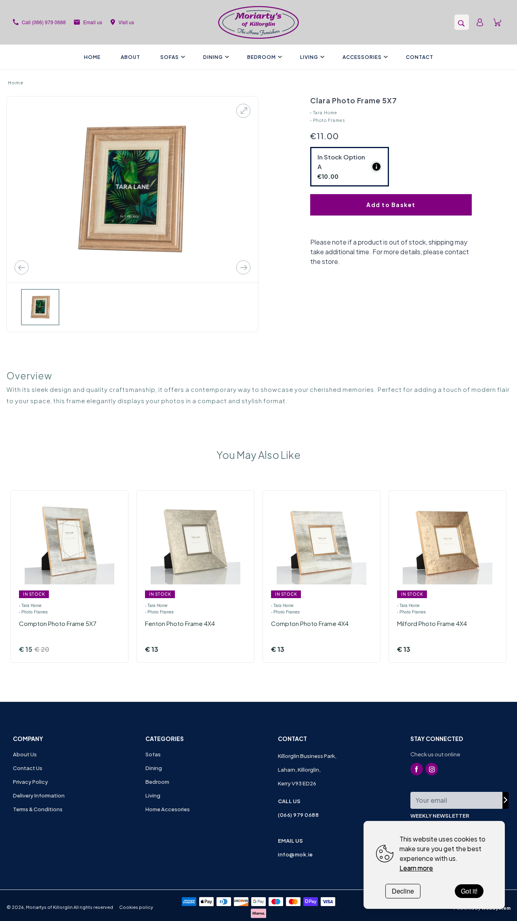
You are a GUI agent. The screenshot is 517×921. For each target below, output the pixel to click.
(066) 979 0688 (298, 815)
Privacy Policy (30, 782)
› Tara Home (323, 112)
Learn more (416, 868)
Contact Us (27, 768)
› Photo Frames (327, 120)
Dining (213, 57)
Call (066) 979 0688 (44, 22)
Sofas (169, 57)
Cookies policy (136, 907)
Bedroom (261, 57)
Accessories (362, 57)
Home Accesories (167, 809)
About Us (25, 754)
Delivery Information (39, 795)
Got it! (469, 891)
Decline (403, 891)
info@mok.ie (295, 854)
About (130, 57)
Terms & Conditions (38, 809)
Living (309, 57)
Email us (92, 22)
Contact (419, 57)
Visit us (126, 22)
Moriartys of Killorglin (49, 907)
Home (92, 57)
